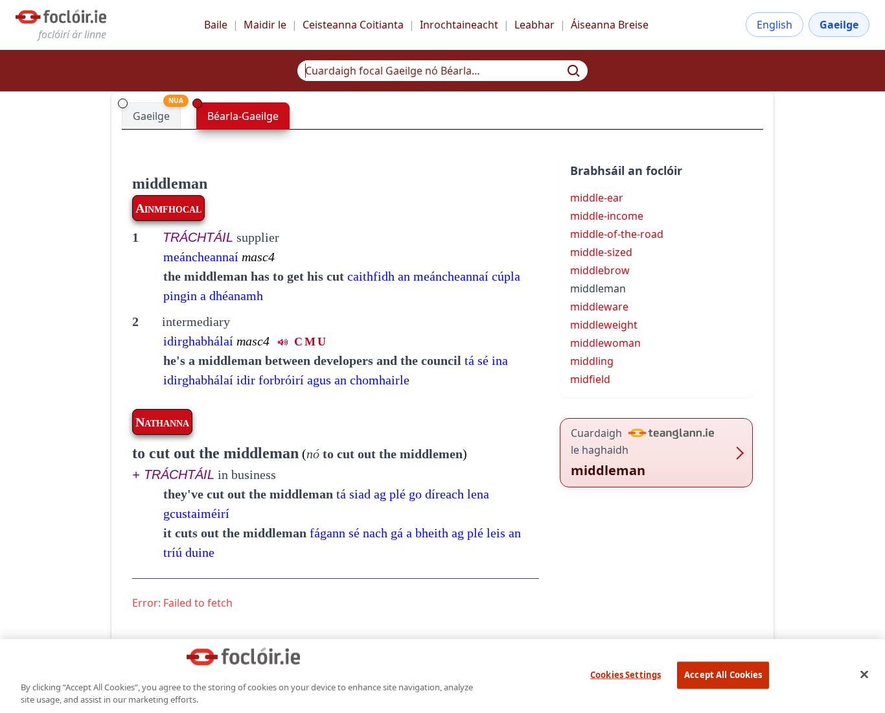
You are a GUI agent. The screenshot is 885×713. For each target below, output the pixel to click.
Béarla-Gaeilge (243, 116)
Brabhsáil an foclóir (626, 170)
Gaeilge (839, 25)
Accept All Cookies (723, 675)
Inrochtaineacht (459, 25)
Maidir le (265, 25)
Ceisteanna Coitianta (353, 25)
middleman (169, 183)
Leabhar (534, 25)
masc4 (258, 257)
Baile (215, 25)
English (774, 25)
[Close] (864, 674)
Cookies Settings (625, 675)
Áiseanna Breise (610, 25)
